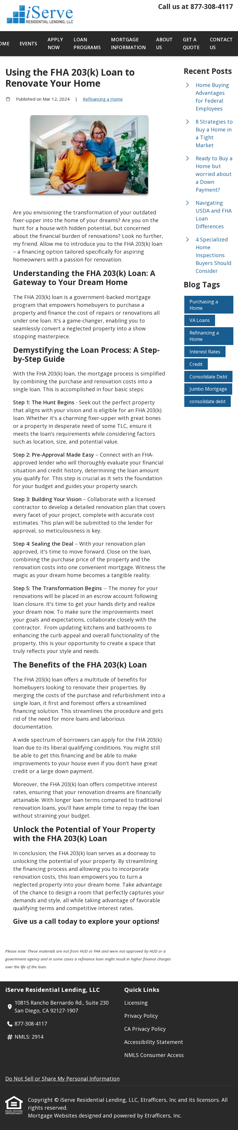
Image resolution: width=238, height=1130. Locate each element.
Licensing (136, 1002)
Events (28, 43)
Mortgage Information (128, 43)
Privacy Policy (141, 1015)
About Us (164, 43)
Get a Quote (191, 43)
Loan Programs (87, 43)
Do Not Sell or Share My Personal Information (62, 1078)
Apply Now (55, 43)
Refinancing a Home (103, 99)
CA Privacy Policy (145, 1028)
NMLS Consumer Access (154, 1054)
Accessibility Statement (153, 1041)
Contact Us (221, 43)
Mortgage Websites (53, 1115)
